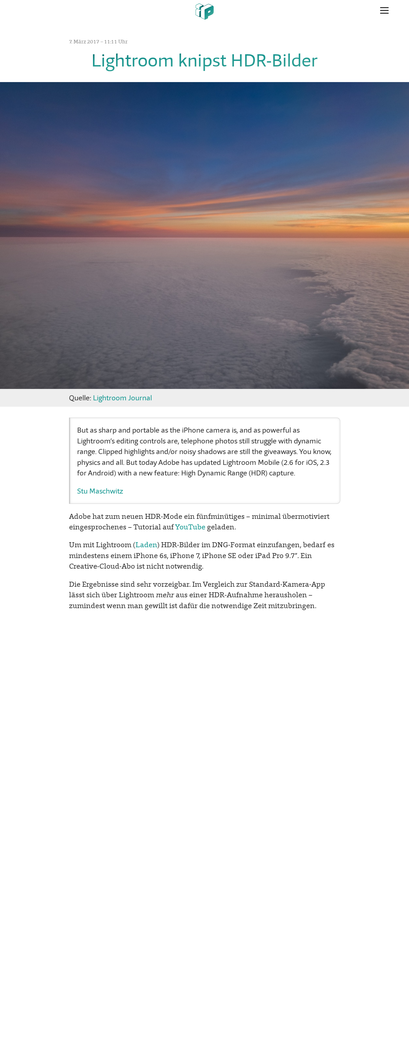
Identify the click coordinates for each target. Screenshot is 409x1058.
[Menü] (384, 10)
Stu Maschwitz (100, 491)
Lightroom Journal (122, 397)
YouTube (190, 526)
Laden (146, 544)
